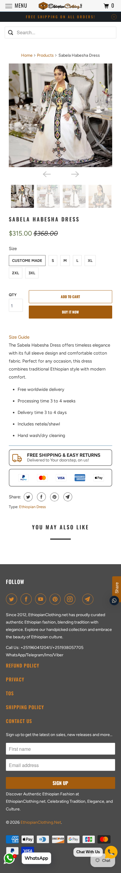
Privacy (15, 679)
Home (27, 55)
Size (13, 248)
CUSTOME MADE (27, 260)
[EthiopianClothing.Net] (60, 6)
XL (90, 260)
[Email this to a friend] (67, 496)
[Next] (74, 173)
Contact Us (19, 720)
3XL (31, 273)
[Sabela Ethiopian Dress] (60, 115)
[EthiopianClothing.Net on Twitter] (12, 599)
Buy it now (70, 311)
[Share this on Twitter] (27, 496)
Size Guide (19, 337)
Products (45, 55)
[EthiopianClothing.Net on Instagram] (71, 599)
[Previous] (46, 173)
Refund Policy (22, 665)
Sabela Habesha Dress (44, 219)
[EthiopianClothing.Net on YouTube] (41, 599)
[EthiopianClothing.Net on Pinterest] (56, 599)
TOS (10, 693)
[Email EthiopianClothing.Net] (89, 599)
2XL (15, 273)
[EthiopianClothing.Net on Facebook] (27, 599)
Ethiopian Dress (32, 507)
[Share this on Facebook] (41, 496)
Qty (12, 295)
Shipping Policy (25, 707)
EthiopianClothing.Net (41, 822)
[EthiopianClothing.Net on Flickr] (80, 599)
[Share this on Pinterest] (54, 496)
